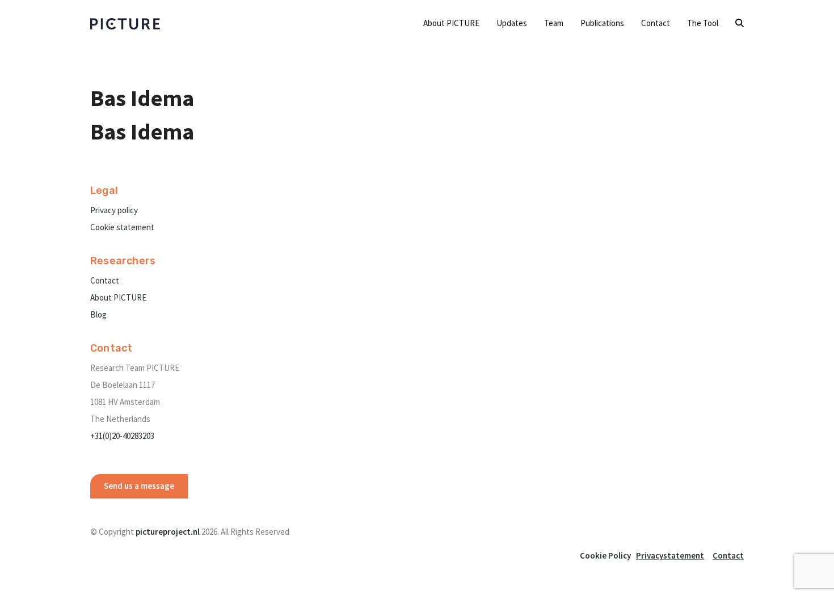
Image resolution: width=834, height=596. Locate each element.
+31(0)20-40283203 (122, 435)
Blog (98, 314)
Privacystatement (670, 555)
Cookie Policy (605, 555)
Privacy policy (114, 210)
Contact (104, 280)
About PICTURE (118, 297)
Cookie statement (122, 227)
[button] (739, 23)
